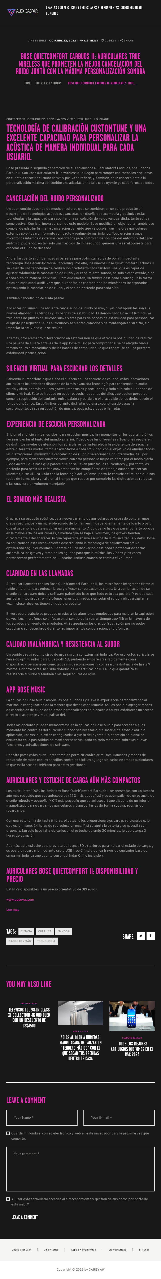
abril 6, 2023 (80, 1031)
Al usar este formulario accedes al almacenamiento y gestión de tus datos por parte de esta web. (79, 1202)
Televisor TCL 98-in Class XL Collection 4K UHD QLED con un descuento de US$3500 (29, 1017)
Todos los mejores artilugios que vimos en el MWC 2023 (132, 1049)
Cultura (45, 931)
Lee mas (12, 910)
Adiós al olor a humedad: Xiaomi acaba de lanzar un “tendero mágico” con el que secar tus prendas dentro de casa (81, 1048)
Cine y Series (37, 41)
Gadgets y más (20, 941)
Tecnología (46, 941)
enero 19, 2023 (29, 1004)
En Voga (63, 931)
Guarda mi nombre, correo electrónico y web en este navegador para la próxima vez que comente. (80, 1136)
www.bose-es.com (20, 900)
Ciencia (26, 931)
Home (28, 83)
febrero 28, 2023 (132, 1038)
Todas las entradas (48, 83)
